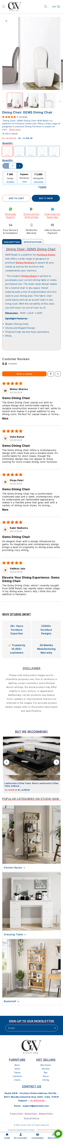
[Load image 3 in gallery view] (48, 100)
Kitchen (46, 1068)
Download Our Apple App (52, 215)
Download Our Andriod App (31, 215)
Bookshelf (10, 1001)
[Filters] (51, 373)
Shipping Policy (46, 1113)
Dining (45, 1080)
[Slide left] (3, 101)
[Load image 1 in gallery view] (14, 100)
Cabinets (17, 1076)
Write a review (24, 373)
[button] (3, 6)
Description (12, 242)
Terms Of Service (31, 1118)
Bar (46, 1072)
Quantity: (7, 160)
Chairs (17, 1080)
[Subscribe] (54, 1028)
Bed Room (46, 1065)
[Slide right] (60, 101)
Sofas (17, 1068)
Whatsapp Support (10, 215)
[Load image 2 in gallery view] (31, 100)
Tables (17, 1072)
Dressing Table (13, 934)
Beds (17, 1065)
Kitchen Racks (13, 867)
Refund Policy (31, 1113)
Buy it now (46, 198)
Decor (46, 1076)
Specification (33, 242)
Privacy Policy (16, 1113)
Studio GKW (26, 1125)
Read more (15, 129)
